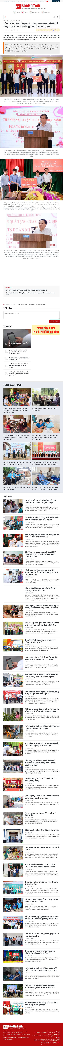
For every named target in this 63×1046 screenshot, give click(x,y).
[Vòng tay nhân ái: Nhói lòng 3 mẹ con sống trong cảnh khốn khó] (13, 801)
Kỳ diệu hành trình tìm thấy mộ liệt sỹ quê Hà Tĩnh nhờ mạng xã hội (19, 343)
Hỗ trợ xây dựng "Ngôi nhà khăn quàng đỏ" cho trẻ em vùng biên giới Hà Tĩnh (42, 918)
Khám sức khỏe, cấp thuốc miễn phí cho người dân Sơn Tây (40, 589)
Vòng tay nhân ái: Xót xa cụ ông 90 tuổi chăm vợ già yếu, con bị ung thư (41, 969)
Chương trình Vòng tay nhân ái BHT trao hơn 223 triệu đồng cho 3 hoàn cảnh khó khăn (15, 410)
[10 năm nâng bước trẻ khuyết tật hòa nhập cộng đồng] (13, 784)
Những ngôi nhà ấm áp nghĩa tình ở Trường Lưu (19, 358)
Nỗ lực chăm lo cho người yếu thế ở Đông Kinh (40, 814)
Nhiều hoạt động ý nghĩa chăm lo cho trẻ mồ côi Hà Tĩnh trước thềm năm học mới (45, 437)
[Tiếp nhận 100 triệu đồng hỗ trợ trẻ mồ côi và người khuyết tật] (13, 1008)
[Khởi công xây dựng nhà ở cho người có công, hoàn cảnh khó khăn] (17, 451)
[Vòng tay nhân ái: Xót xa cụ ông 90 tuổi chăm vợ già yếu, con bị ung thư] (13, 974)
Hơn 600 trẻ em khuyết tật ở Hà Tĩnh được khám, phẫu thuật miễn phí (18, 365)
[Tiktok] (45, 1)
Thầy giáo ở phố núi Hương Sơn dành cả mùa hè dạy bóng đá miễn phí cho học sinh (30, 293)
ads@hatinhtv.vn (56, 1044)
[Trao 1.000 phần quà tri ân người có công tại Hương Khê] (13, 645)
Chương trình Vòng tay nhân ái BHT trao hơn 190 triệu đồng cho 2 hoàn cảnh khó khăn (40, 554)
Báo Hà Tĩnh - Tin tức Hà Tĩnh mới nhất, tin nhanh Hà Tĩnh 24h (31, 6)
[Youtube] (47, 1)
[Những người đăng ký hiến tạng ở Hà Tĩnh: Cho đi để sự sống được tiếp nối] (13, 714)
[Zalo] (49, 1)
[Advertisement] (31, 271)
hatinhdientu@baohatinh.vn (41, 1040)
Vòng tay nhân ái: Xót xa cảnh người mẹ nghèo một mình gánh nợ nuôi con (19, 373)
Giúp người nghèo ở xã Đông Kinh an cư (42, 830)
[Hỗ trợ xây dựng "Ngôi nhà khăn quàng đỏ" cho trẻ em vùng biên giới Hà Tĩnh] (13, 922)
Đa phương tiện (35, 12)
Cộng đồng (6, 20)
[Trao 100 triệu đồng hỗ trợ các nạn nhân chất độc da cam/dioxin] (13, 956)
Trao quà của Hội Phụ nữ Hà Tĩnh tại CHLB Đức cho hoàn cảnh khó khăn (40, 865)
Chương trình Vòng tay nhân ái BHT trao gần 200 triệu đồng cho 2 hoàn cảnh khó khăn (40, 763)
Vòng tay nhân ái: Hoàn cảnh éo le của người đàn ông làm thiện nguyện (45, 488)
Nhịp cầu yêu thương (16, 20)
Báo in (26, 12)
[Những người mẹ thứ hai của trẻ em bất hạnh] (13, 853)
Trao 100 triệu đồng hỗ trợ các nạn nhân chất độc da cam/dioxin (40, 952)
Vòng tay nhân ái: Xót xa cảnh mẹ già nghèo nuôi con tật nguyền (42, 727)
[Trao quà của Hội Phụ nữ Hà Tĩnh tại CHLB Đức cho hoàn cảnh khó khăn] (13, 870)
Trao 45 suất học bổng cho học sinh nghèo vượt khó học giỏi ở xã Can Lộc (45, 463)
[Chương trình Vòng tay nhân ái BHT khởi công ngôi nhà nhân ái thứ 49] (13, 991)
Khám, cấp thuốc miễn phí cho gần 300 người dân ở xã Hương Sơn (42, 536)
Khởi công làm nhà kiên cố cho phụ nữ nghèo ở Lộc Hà (16, 488)
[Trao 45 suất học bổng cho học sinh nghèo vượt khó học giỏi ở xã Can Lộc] (46, 451)
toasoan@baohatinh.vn (54, 1040)
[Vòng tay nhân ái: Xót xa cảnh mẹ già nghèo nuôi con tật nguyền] (13, 732)
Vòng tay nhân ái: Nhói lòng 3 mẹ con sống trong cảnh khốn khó (42, 797)
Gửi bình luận (54, 321)
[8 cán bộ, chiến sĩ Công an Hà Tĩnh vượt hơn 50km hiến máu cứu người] (13, 523)
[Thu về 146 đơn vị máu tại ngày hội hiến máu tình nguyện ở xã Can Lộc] (13, 749)
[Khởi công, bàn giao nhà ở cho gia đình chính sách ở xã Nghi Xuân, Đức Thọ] (13, 628)
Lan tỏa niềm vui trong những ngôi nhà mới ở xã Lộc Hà (42, 935)
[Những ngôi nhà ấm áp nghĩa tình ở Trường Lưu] (46, 397)
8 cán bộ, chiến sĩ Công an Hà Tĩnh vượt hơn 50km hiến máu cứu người (42, 518)
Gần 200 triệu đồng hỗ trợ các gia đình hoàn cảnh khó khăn (41, 900)
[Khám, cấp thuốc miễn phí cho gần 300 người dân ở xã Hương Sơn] (13, 540)
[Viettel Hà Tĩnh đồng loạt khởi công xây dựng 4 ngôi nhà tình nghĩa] (13, 697)
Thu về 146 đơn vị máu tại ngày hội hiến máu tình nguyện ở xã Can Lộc (42, 744)
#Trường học (24, 304)
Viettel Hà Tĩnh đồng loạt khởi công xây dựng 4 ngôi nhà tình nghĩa (42, 693)
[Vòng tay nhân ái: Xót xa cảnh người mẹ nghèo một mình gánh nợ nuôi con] (13, 611)
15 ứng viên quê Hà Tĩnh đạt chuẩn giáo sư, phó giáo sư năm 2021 (26, 290)
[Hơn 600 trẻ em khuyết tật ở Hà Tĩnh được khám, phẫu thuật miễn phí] (13, 506)
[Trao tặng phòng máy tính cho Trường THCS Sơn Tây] (13, 887)
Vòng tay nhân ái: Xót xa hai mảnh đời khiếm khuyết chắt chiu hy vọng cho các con (16, 437)
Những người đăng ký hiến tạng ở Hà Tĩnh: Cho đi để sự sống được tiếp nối (18, 351)
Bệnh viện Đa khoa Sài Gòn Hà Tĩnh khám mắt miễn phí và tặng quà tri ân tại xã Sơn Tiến (41, 572)
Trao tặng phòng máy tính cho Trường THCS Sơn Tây (41, 883)
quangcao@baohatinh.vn (45, 1044)
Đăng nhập (56, 1)
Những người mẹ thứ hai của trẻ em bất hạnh (42, 848)
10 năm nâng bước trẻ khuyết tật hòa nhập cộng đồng (41, 780)
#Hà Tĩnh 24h (16, 304)
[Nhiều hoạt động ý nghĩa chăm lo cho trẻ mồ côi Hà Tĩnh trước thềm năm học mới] (46, 424)
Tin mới (18, 12)
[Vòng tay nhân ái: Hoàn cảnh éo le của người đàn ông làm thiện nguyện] (46, 476)
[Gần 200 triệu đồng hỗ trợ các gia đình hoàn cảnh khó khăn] (13, 905)
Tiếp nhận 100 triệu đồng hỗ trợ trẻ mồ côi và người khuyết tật (41, 1003)
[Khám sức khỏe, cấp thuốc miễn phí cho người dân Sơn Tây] (13, 594)
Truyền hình (47, 12)
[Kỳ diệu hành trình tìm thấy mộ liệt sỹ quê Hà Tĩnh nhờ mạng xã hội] (17, 338)
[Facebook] (43, 1)
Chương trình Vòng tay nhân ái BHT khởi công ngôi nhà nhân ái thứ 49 (40, 986)
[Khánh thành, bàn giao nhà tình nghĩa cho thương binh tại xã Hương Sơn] (13, 680)
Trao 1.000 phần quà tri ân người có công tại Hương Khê (40, 641)
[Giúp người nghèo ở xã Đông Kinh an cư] (13, 835)
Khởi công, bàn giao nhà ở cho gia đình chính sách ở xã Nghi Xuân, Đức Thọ (42, 624)
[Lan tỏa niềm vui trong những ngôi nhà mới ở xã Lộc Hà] (13, 939)
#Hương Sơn (32, 304)
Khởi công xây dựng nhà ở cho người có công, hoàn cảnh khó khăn (17, 463)
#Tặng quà (8, 304)
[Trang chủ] (5, 17)
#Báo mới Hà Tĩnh (40, 304)
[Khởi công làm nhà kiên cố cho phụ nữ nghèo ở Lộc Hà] (17, 476)
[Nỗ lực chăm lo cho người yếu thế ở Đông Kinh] (13, 818)
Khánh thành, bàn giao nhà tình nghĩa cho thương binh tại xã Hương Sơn (41, 675)
